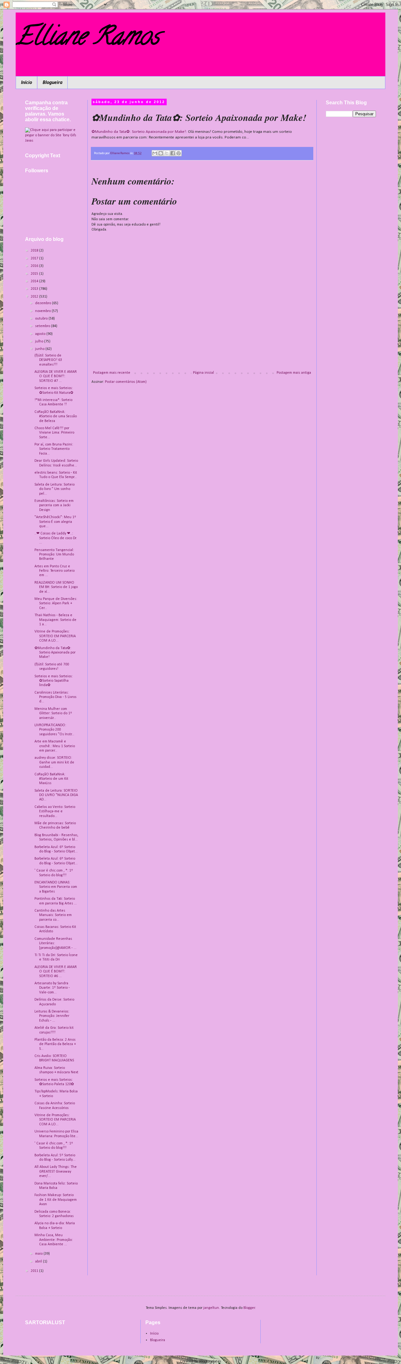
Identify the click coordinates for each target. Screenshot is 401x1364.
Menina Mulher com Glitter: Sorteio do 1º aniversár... (53, 713)
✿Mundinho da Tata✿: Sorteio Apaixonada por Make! (138, 132)
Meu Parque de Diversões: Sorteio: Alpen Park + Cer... (55, 603)
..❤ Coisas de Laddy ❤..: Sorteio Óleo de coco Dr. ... (55, 538)
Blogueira (52, 82)
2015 (35, 274)
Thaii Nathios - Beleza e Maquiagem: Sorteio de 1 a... (55, 619)
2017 (35, 258)
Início (26, 82)
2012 (35, 297)
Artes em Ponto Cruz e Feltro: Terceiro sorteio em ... (54, 571)
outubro (42, 318)
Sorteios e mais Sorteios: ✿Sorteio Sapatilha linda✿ (53, 680)
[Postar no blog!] (161, 153)
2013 (35, 289)
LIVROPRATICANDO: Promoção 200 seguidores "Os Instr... (54, 729)
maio (39, 1254)
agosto (40, 334)
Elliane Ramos (87, 38)
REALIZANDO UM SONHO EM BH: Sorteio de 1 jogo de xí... (56, 587)
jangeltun (211, 1308)
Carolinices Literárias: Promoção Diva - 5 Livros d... (55, 697)
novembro (43, 311)
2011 (35, 1271)
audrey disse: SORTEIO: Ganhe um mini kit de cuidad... (54, 762)
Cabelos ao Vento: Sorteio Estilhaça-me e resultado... (54, 811)
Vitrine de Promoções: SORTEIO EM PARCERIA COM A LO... (55, 636)
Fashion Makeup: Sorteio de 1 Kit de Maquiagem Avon (55, 1199)
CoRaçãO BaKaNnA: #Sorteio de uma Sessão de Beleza (55, 416)
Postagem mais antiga (294, 373)
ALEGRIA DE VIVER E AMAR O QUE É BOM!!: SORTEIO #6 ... (55, 971)
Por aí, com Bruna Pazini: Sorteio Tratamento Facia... (53, 449)
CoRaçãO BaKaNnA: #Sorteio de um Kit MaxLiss (51, 779)
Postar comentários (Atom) (126, 382)
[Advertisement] (351, 221)
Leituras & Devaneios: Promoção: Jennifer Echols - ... (51, 1016)
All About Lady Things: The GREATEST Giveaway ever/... (55, 1171)
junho (40, 349)
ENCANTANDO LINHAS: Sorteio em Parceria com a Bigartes (55, 887)
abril (39, 1261)
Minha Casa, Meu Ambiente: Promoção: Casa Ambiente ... (53, 1239)
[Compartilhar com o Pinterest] (178, 153)
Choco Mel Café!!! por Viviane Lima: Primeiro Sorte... (54, 432)
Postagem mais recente (111, 373)
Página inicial (203, 373)
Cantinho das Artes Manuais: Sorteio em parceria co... (53, 915)
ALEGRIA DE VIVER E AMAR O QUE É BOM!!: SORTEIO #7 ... (55, 376)
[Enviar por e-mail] (155, 153)
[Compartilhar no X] (167, 153)
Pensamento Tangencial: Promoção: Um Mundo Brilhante (54, 554)
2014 (35, 281)
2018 (35, 250)
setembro (43, 326)
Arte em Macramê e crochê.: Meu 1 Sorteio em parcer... (54, 746)
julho (39, 341)
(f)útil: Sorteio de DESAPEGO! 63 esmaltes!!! (48, 360)
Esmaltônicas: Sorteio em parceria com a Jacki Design (54, 505)
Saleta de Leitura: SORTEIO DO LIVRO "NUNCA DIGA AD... (56, 795)
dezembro (43, 303)
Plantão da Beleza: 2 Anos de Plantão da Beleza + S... (55, 1044)
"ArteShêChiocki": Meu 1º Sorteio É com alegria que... (55, 521)
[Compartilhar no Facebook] (172, 153)
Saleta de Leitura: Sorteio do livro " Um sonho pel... (54, 489)
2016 (35, 266)
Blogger (249, 1308)
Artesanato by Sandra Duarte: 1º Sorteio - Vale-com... (52, 987)
